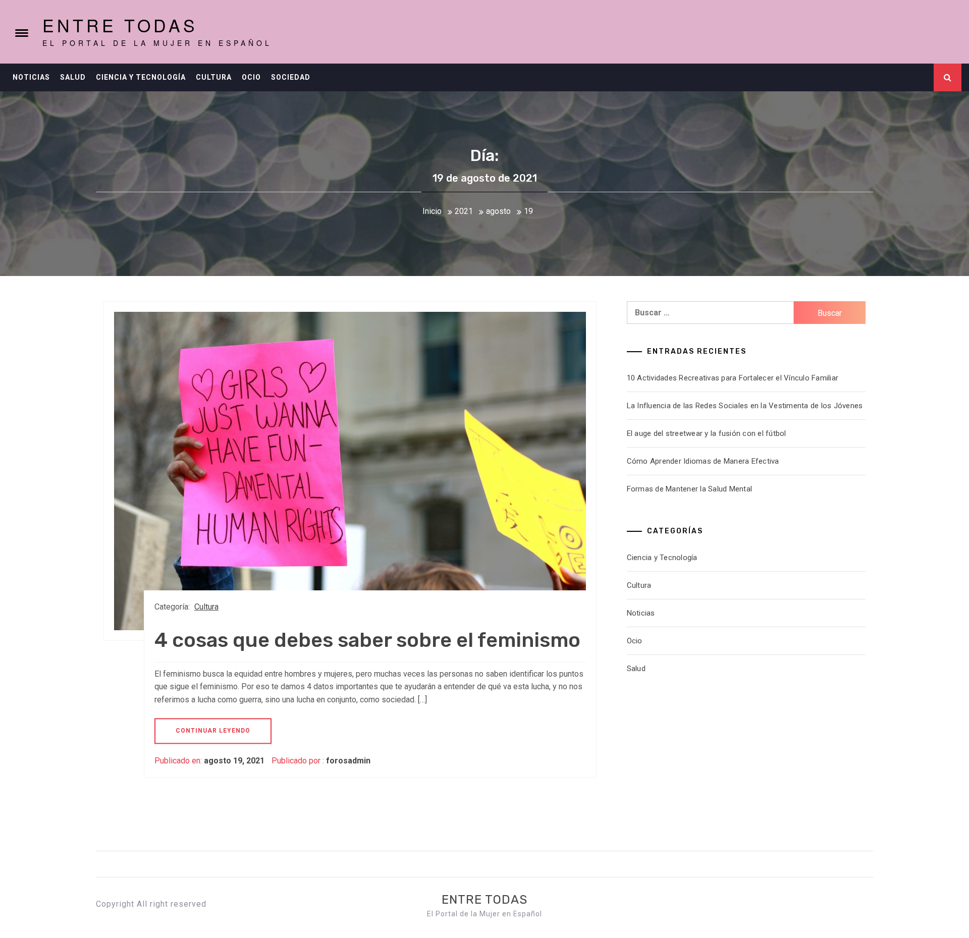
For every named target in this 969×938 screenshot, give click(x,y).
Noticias (31, 77)
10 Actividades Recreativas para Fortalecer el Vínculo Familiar (733, 377)
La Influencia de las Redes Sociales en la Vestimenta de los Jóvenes (745, 405)
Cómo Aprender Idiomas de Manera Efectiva (703, 461)
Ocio (251, 77)
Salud (73, 77)
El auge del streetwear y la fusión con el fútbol (706, 433)
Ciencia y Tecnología (141, 77)
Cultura (214, 77)
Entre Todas (120, 25)
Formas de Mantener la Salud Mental (689, 488)
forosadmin (348, 760)
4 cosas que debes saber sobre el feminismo (367, 640)
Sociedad (290, 77)
